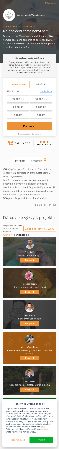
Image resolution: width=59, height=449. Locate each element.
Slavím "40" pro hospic (29, 318)
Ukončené (21, 234)
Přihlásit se (50, 3)
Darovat (29, 126)
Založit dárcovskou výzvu (39, 228)
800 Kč (18, 115)
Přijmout (41, 440)
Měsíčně (41, 84)
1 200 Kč (41, 107)
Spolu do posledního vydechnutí (29, 287)
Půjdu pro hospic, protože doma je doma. (29, 385)
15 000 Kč (18, 99)
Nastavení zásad (18, 440)
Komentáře (38, 160)
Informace (20, 160)
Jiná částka (46, 91)
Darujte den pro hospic (29, 255)
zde (43, 426)
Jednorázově (18, 84)
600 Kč (41, 115)
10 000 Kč (41, 99)
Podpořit (29, 260)
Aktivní (6, 234)
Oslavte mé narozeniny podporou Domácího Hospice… (29, 352)
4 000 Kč (18, 107)
